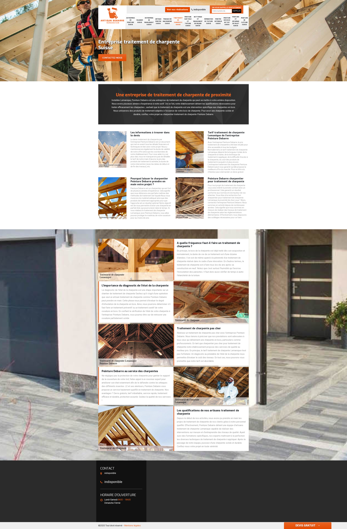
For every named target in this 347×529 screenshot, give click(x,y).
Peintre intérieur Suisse (218, 21)
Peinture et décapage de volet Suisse (235, 21)
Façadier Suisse (139, 21)
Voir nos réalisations (177, 9)
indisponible (199, 9)
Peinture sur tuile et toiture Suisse (188, 21)
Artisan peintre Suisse (158, 21)
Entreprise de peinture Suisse (130, 21)
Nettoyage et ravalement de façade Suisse (198, 21)
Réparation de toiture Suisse (208, 21)
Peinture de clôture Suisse (244, 21)
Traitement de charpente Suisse (178, 21)
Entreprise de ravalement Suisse (149, 21)
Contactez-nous (112, 58)
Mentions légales (132, 525)
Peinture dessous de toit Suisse (227, 21)
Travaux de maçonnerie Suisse (167, 21)
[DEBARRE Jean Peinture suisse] (112, 16)
